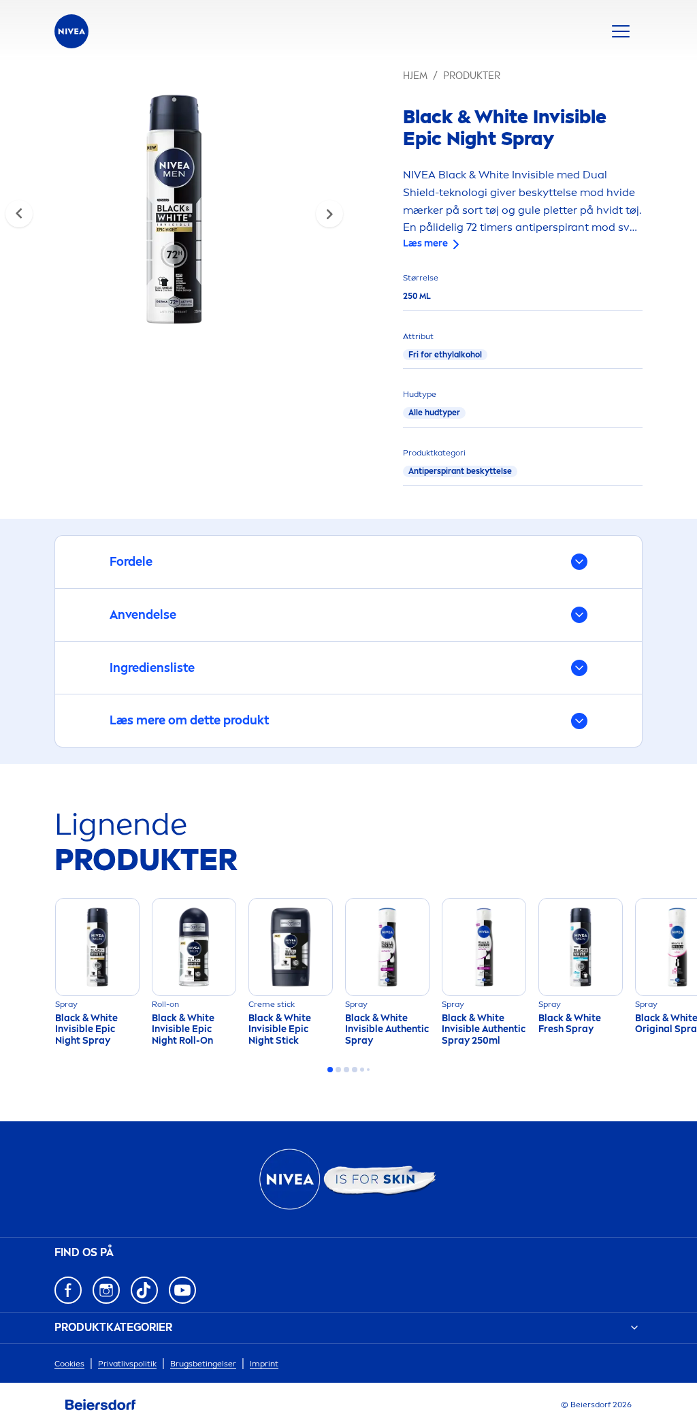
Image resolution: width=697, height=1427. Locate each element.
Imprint (264, 1363)
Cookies (69, 1363)
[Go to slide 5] (362, 1070)
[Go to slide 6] (368, 1069)
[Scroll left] (19, 213)
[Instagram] (106, 1290)
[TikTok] (144, 1290)
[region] (174, 213)
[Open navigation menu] (621, 31)
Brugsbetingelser (203, 1363)
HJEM (415, 76)
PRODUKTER (471, 76)
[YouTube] (182, 1290)
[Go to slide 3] (346, 1069)
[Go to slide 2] (338, 1069)
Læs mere (425, 243)
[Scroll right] (329, 213)
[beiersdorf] (100, 1405)
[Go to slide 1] (330, 1069)
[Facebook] (68, 1290)
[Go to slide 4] (354, 1069)
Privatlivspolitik (127, 1363)
